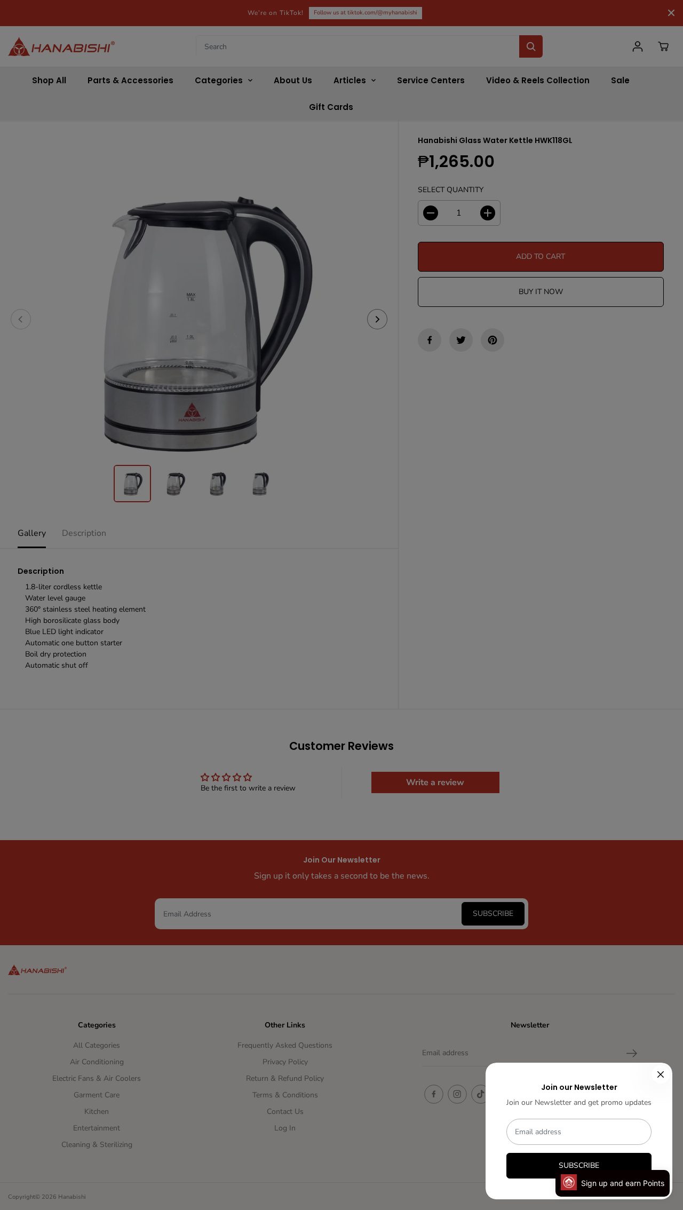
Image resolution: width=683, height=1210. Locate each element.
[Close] (660, 1074)
